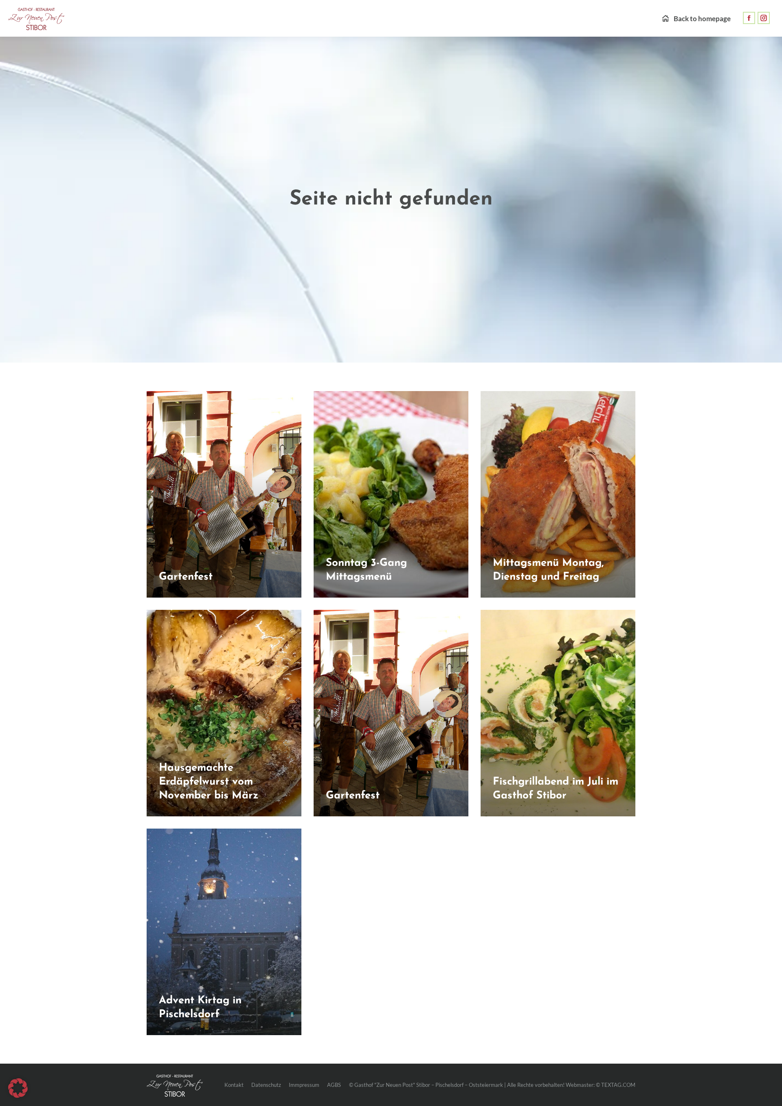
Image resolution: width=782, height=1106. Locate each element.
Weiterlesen (177, 595)
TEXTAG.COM (618, 1085)
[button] (18, 1088)
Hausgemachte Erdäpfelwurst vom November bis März (209, 782)
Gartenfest (186, 577)
